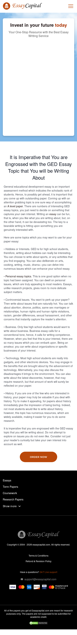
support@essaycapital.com (40, 579)
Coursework (10, 493)
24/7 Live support (48, 572)
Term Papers (10, 486)
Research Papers (13, 499)
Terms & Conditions (38, 555)
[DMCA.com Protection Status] (38, 623)
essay (52, 214)
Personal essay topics (18, 276)
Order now (38, 456)
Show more (10, 506)
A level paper (15, 206)
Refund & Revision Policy (38, 561)
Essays (7, 480)
